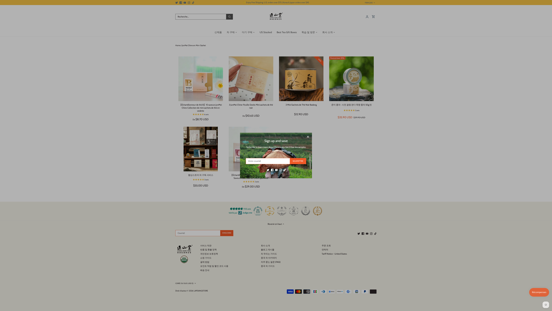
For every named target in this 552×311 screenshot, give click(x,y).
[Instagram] (280, 169)
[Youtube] (276, 169)
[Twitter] (268, 169)
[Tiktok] (284, 169)
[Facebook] (272, 169)
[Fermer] (308, 137)
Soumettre (298, 161)
